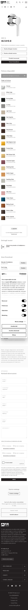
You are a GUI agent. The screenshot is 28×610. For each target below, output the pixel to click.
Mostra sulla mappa (7, 559)
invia (14, 479)
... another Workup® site (14, 605)
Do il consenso (7, 446)
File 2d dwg (4, 267)
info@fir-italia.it (4, 555)
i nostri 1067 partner (11, 282)
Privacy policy (14, 598)
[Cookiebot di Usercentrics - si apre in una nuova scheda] (19, 274)
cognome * (5, 387)
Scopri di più (14, 234)
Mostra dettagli (19, 321)
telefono (5, 412)
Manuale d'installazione (7, 262)
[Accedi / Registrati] (17, 2)
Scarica (23, 263)
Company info (14, 600)
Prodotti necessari (14, 58)
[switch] (24, 305)
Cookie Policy (14, 603)
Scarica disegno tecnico (10, 49)
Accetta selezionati (14, 330)
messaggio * (6, 428)
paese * (4, 404)
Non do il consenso (19, 446)
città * (4, 396)
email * (4, 420)
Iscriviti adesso (14, 514)
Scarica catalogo (14, 493)
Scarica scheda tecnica (10, 53)
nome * (4, 379)
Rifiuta (14, 335)
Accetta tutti (14, 326)
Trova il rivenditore (14, 62)
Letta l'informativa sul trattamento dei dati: (11, 441)
